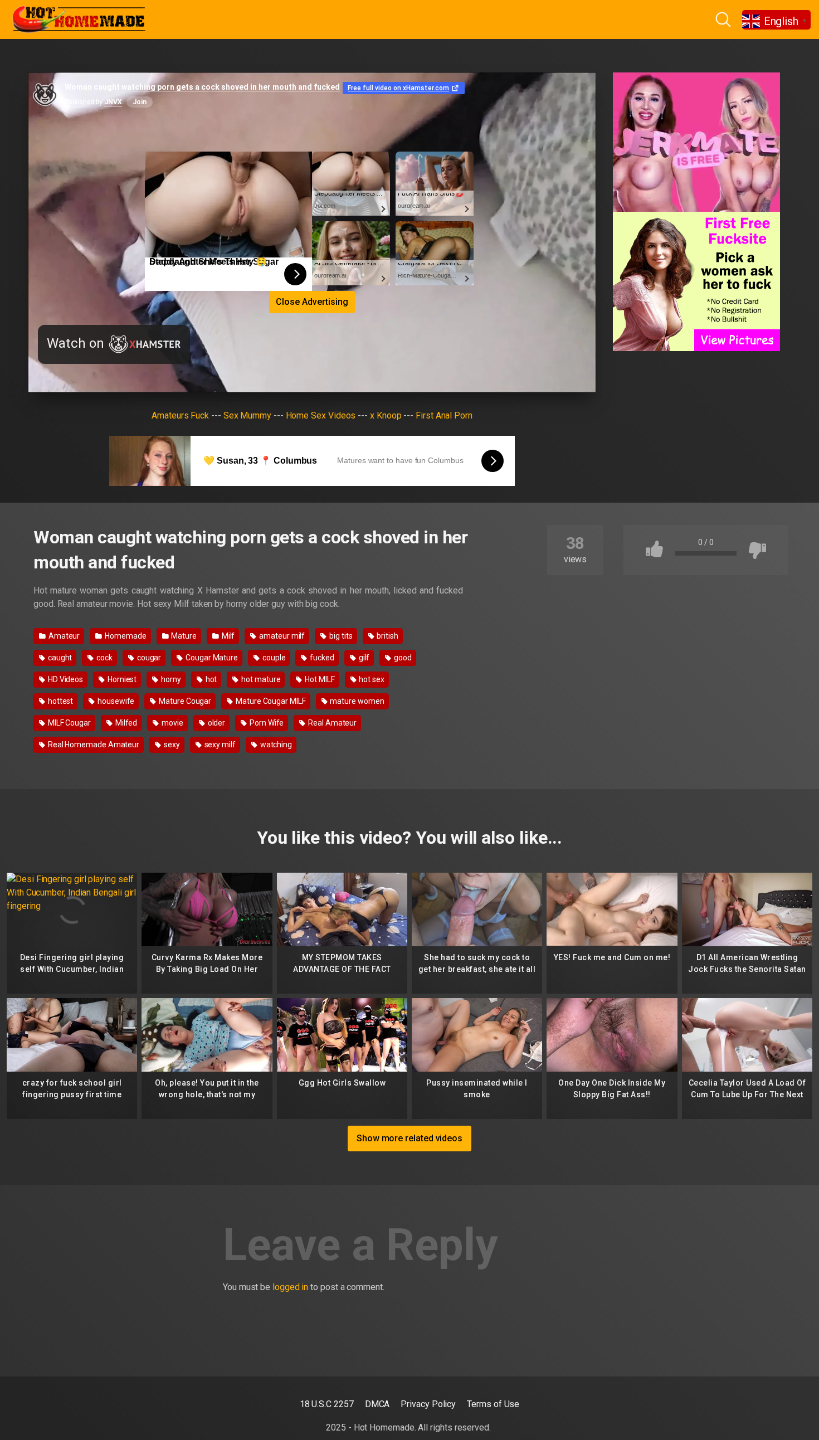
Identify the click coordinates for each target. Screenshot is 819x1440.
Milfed (125, 722)
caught (59, 657)
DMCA (377, 1404)
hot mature (260, 679)
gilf (363, 657)
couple (273, 657)
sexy (171, 744)
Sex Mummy (247, 415)
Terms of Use (493, 1404)
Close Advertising (312, 301)
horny (170, 679)
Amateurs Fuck (180, 415)
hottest (59, 701)
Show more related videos (409, 1138)
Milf (227, 635)
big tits (340, 635)
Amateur (63, 635)
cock (104, 657)
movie (171, 722)
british (386, 635)
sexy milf (219, 744)
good (402, 657)
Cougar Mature (211, 657)
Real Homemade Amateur (92, 744)
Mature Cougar (184, 701)
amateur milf (281, 635)
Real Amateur (331, 722)
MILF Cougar (68, 722)
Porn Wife (266, 722)
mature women (356, 701)
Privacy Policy (428, 1404)
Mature (182, 635)
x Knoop (385, 415)
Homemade (124, 635)
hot (210, 679)
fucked (321, 657)
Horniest (121, 679)
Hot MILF (318, 679)
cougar (148, 657)
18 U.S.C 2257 (327, 1404)
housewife (115, 701)
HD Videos (64, 679)
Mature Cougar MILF (269, 701)
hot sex (371, 679)
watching (275, 744)
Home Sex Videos (321, 415)
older (216, 722)
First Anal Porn (444, 415)
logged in (290, 1287)
